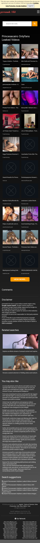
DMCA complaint (7, 323)
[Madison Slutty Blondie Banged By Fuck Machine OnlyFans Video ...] (11, 197)
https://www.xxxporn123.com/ (10, 535)
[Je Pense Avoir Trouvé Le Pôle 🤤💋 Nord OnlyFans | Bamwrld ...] (11, 128)
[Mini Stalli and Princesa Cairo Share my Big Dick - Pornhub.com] (29, 58)
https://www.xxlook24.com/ (10, 538)
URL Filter (20, 506)
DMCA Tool (26, 506)
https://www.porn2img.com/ (29, 534)
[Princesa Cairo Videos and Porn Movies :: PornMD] (29, 244)
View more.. (20, 279)
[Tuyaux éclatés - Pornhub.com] (11, 58)
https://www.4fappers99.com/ (10, 523)
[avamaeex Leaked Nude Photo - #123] (29, 197)
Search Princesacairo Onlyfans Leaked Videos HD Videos (20, 488)
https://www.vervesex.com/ (10, 531)
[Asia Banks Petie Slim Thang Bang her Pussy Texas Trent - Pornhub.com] (29, 151)
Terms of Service (29, 504)
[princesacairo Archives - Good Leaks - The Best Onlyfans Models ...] (11, 81)
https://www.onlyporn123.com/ (29, 531)
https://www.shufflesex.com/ (10, 530)
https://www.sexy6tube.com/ (30, 523)
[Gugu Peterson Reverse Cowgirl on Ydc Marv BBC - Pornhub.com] (11, 151)
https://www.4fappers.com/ (10, 522)
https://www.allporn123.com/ (30, 530)
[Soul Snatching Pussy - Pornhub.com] (29, 221)
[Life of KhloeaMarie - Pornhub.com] (29, 128)
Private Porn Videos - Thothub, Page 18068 (16, 108)
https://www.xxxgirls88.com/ (30, 522)
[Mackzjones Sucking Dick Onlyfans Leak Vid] (11, 267)
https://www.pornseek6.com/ (30, 527)
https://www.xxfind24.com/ (10, 536)
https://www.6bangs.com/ (10, 524)
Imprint (21, 504)
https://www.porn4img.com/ (29, 536)
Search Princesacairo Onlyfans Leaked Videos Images (19, 493)
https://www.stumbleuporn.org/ (29, 538)
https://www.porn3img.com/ (29, 535)
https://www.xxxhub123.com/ (10, 534)
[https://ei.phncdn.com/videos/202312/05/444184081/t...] (11, 221)
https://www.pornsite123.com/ (10, 528)
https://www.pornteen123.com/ (29, 528)
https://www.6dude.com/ (10, 526)
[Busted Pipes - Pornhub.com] (11, 244)
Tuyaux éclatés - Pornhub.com (12, 61)
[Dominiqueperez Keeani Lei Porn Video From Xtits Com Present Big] (29, 174)
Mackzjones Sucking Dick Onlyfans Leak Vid (16, 270)
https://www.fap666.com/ (10, 527)
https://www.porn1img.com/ (29, 532)
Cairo (23, 84)
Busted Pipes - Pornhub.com (11, 247)
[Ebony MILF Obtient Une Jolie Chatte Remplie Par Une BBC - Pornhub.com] (29, 104)
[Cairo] (29, 81)
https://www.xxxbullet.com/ (10, 532)
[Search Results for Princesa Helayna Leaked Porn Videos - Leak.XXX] (11, 174)
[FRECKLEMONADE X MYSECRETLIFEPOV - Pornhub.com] (29, 267)
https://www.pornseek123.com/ (29, 526)
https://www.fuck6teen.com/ (30, 524)
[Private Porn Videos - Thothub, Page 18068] (11, 104)
